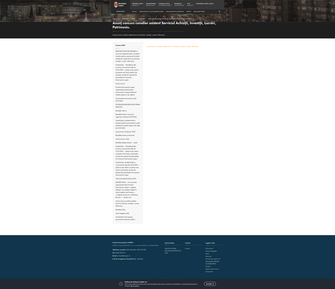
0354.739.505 (141, 250)
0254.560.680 (131, 250)
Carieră (133, 19)
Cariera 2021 (141, 19)
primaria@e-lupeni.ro (123, 256)
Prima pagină (116, 19)
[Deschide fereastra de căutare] (219, 11)
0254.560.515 (120, 253)
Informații (125, 19)
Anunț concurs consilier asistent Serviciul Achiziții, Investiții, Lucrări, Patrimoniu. (170, 19)
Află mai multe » (134, 286)
